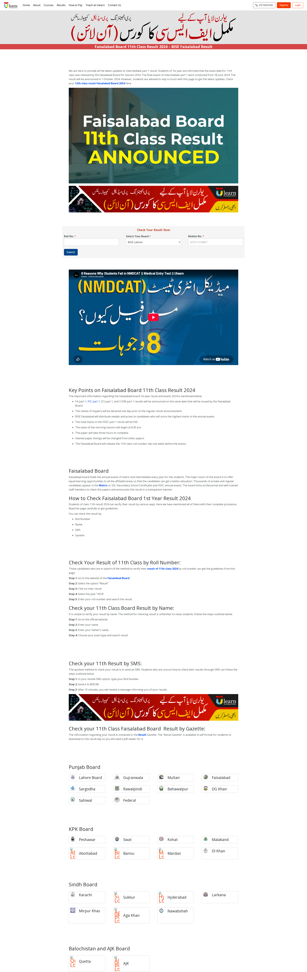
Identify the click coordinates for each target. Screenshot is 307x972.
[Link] (10, 5)
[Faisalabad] (207, 777)
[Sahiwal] (74, 800)
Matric (103, 485)
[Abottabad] (74, 853)
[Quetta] (74, 961)
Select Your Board (138, 236)
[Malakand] (207, 839)
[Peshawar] (74, 839)
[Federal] (118, 800)
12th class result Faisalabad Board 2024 (100, 83)
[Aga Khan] (118, 915)
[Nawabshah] (163, 911)
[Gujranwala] (118, 777)
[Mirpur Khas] (74, 911)
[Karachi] (74, 895)
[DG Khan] (207, 789)
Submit (71, 252)
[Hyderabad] (163, 897)
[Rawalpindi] (118, 789)
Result (142, 735)
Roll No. (70, 236)
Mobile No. (196, 236)
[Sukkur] (118, 897)
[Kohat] (163, 839)
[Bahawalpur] (163, 789)
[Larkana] (207, 895)
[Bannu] (118, 853)
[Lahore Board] (74, 777)
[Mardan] (163, 853)
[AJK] (118, 963)
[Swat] (118, 839)
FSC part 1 (94, 401)
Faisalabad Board (119, 578)
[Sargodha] (74, 789)
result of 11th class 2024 (162, 568)
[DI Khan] (207, 851)
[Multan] (163, 777)
